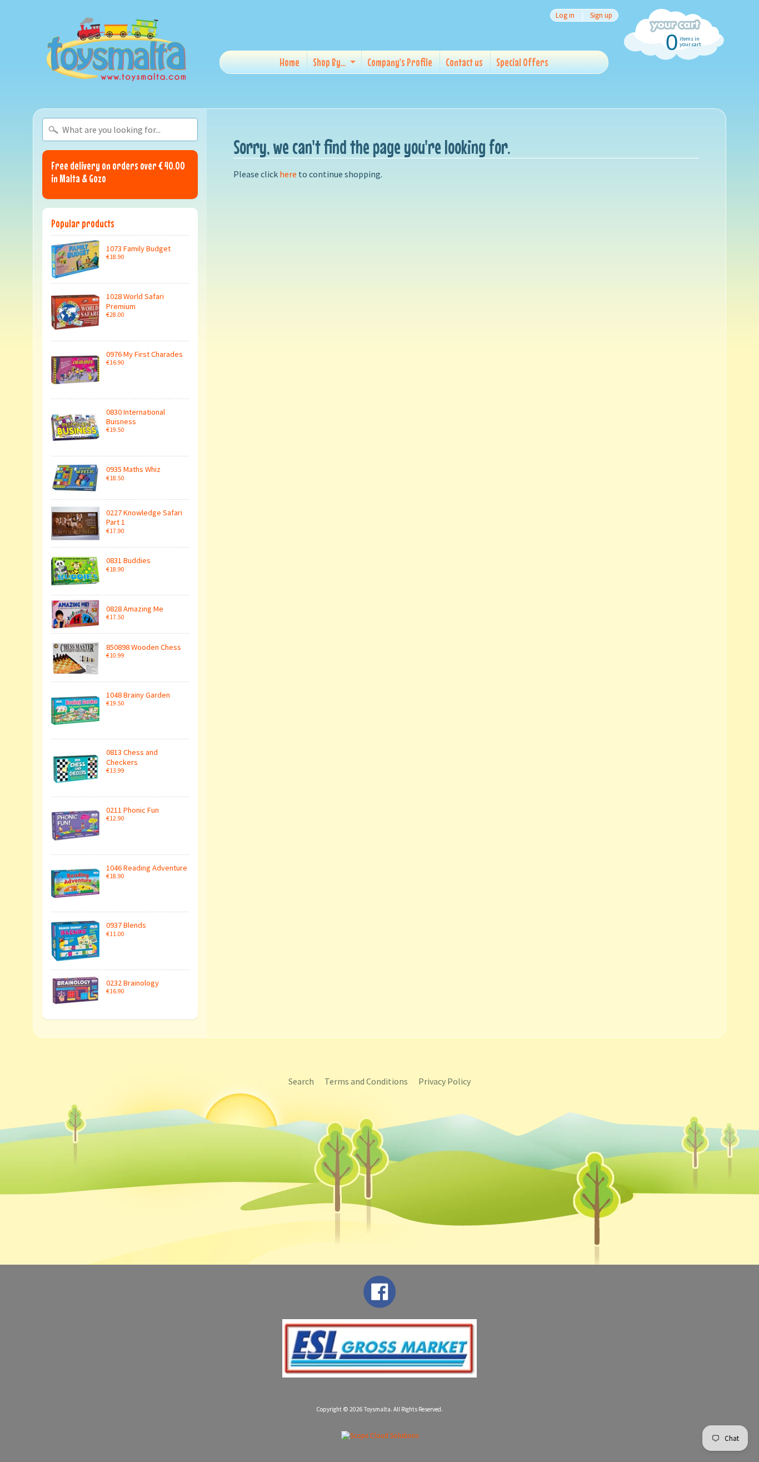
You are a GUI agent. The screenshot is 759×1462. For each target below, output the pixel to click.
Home (289, 62)
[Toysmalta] (116, 48)
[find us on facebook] (379, 1302)
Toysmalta (377, 1409)
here (288, 174)
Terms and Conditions (366, 1081)
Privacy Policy (444, 1081)
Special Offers (522, 62)
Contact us (464, 62)
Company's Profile (399, 62)
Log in (565, 15)
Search (301, 1081)
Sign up (601, 15)
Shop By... (329, 62)
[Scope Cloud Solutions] (379, 1435)
